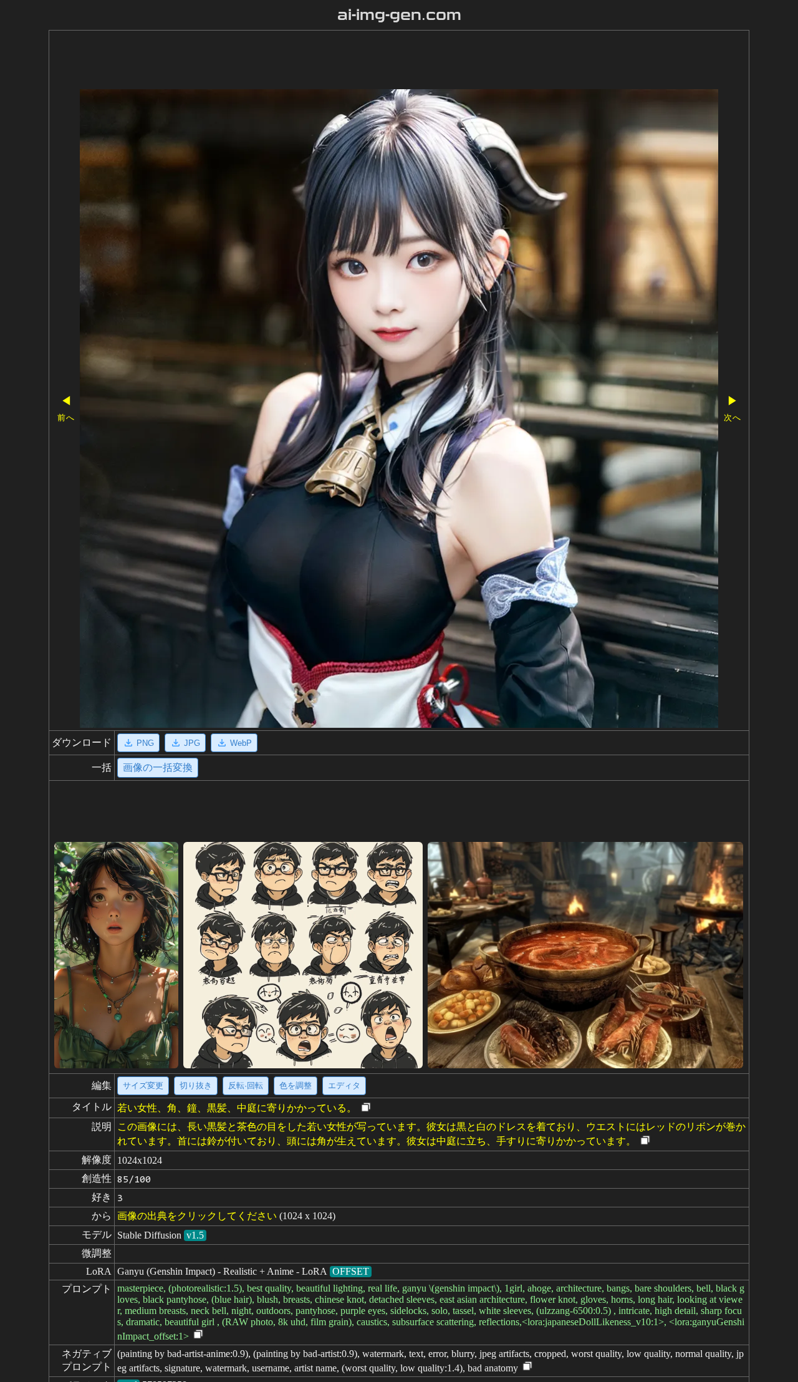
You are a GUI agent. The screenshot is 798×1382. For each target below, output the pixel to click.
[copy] (366, 1108)
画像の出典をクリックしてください (197, 1215)
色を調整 (295, 1085)
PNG (145, 743)
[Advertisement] (363, 61)
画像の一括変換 (158, 767)
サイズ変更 (143, 1085)
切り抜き (196, 1085)
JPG (192, 743)
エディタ (344, 1085)
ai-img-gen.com (399, 15)
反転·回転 (245, 1085)
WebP (241, 743)
